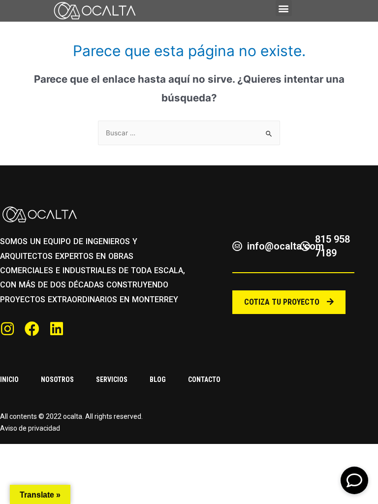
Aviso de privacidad (30, 428)
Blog (158, 379)
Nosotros (57, 379)
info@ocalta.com (285, 246)
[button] (284, 8)
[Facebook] (32, 328)
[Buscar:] (189, 133)
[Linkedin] (56, 328)
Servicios (111, 379)
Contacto (204, 379)
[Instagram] (7, 328)
